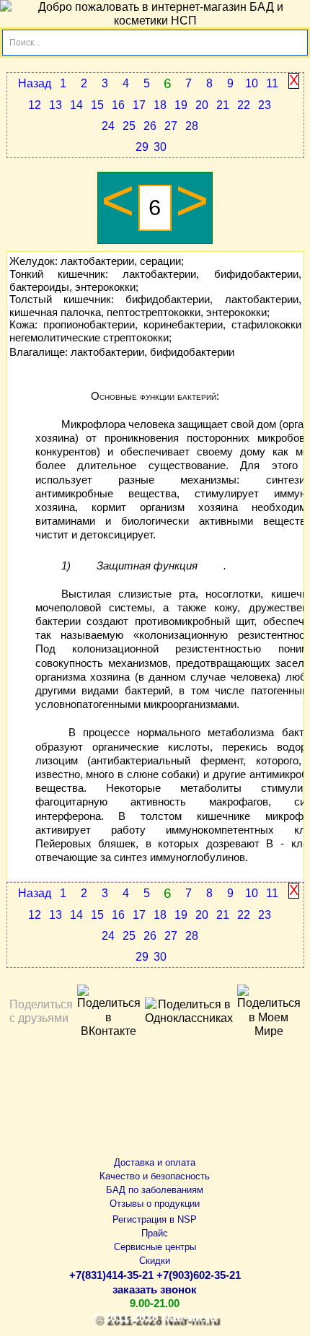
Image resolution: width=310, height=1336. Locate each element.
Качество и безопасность (154, 1176)
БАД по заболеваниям (154, 1189)
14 (76, 105)
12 (34, 105)
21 (222, 105)
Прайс (154, 1233)
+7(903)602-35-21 (198, 1275)
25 (129, 126)
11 (272, 83)
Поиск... (24, 43)
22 (243, 105)
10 (251, 83)
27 (170, 126)
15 (97, 105)
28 (191, 126)
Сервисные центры (155, 1246)
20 (201, 105)
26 (149, 126)
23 (264, 105)
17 (139, 105)
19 (180, 105)
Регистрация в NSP (154, 1219)
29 (142, 147)
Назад (34, 83)
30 (160, 147)
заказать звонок (154, 1290)
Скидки (154, 1260)
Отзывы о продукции (155, 1203)
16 (118, 105)
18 (160, 105)
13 (55, 105)
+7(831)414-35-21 (111, 1275)
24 (108, 126)
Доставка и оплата (154, 1162)
